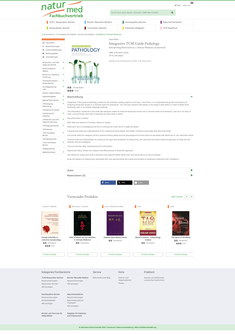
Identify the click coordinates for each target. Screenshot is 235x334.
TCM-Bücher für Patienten (48, 114)
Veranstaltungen (51, 57)
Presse (121, 283)
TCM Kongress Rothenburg (66, 35)
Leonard (46, 206)
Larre (106, 206)
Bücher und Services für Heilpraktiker (52, 314)
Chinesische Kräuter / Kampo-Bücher (50, 82)
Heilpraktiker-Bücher (59, 28)
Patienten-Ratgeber (134, 28)
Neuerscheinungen (52, 46)
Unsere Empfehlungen (53, 50)
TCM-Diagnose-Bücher (51, 126)
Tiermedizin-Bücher (97, 28)
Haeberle (53, 206)
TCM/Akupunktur (48, 35)
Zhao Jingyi (76, 206)
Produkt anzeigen (49, 254)
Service (97, 272)
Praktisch (149, 272)
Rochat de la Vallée (116, 206)
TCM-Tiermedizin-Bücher (49, 134)
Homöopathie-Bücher (135, 22)
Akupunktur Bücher (50, 284)
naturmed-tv (50, 43)
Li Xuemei (84, 206)
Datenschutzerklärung (125, 327)
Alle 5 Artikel (176, 197)
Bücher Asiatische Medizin (49, 69)
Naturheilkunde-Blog (101, 277)
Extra (121, 272)
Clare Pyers (114, 39)
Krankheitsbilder (48, 300)
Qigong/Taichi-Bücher (51, 100)
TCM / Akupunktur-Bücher (62, 22)
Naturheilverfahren (172, 22)
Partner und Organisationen (124, 278)
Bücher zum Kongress (86, 35)
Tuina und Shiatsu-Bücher (50, 143)
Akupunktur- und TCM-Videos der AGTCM (51, 63)
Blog (178, 5)
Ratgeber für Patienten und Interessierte (76, 314)
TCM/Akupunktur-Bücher (52, 277)
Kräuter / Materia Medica (51, 93)
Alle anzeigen (47, 287)
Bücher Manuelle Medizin (99, 22)
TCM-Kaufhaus (170, 28)
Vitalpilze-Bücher (49, 149)
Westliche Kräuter (49, 152)
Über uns (186, 5)
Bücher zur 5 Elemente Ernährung (51, 76)
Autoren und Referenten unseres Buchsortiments (154, 278)
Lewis (172, 206)
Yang (139, 206)
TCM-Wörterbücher (50, 139)
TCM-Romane (47, 129)
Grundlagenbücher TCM (50, 88)
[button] (108, 182)
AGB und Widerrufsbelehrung (145, 327)
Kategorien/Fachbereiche (56, 272)
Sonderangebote (51, 53)
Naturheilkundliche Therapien (75, 301)
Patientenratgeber (49, 96)
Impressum (111, 327)
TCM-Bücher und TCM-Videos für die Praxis (51, 120)
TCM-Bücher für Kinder (51, 110)
